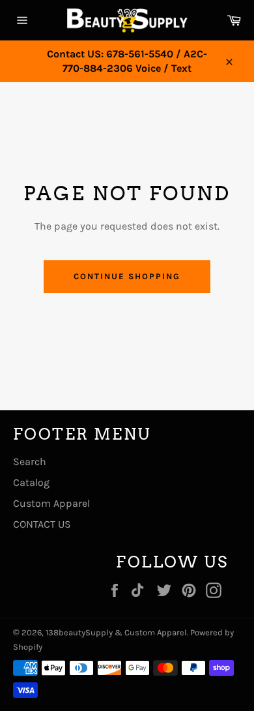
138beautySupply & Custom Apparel (116, 632)
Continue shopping (127, 276)
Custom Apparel (51, 503)
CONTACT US (42, 524)
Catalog (31, 482)
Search (29, 461)
